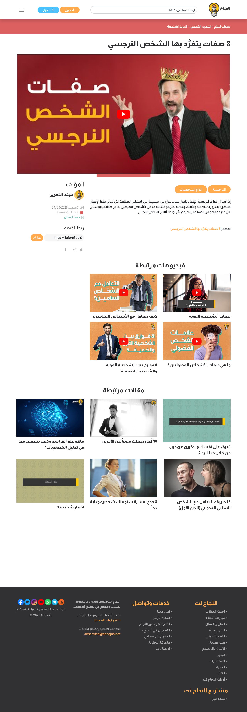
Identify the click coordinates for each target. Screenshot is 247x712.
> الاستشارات (218, 661)
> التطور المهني (216, 636)
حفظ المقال (72, 217)
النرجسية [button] (219, 189)
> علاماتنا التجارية (160, 642)
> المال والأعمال (216, 624)
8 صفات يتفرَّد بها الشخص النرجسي (195, 229)
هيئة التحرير (61, 194)
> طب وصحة (218, 642)
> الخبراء (222, 667)
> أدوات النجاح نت (215, 679)
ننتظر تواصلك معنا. (107, 620)
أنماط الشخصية (68, 212)
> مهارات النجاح (216, 618)
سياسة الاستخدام (26, 609)
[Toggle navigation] (21, 10)
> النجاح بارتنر (162, 618)
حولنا (62, 609)
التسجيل (48, 10)
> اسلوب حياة (218, 630)
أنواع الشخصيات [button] (191, 189)
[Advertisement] (50, 289)
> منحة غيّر (219, 699)
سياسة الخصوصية (47, 609)
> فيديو (222, 655)
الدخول (70, 10)
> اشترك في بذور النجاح (156, 624)
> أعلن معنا (164, 611)
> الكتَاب (222, 673)
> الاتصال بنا (164, 648)
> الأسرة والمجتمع (214, 648)
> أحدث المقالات (216, 611)
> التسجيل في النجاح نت (156, 630)
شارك (37, 238)
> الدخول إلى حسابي (158, 636)
